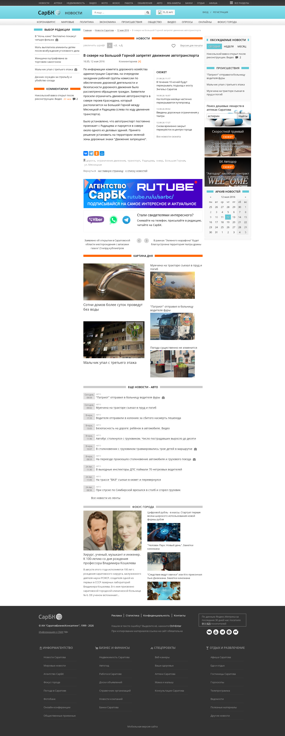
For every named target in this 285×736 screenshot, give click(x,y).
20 (233, 222)
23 (210, 227)
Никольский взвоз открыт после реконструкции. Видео (54, 97)
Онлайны (205, 22)
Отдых (201, 3)
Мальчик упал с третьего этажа (54, 69)
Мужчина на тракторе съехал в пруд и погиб (126, 407)
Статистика (132, 615)
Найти (243, 116)
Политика (87, 22)
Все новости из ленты (105, 498)
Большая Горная (175, 160)
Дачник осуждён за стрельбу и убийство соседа (53, 78)
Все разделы (242, 3)
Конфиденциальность (156, 615)
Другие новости (220, 715)
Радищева (148, 160)
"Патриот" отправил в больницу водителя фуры (128, 397)
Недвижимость (76, 3)
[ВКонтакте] (85, 153)
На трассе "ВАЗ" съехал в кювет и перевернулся (128, 479)
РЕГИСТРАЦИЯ (220, 12)
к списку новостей (136, 171)
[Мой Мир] (102, 153)
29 (233, 207)
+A (115, 45)
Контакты (180, 615)
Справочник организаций (115, 690)
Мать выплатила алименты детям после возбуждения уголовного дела (57, 48)
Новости (44, 3)
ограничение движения (111, 160)
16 (210, 222)
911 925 (206, 623)
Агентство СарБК (54, 674)
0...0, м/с (168, 12)
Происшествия (132, 22)
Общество (155, 22)
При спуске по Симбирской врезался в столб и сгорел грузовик (138, 490)
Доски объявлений (110, 682)
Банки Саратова (108, 707)
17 (216, 222)
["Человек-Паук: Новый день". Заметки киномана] (175, 561)
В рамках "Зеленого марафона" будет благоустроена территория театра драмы (176, 242)
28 (228, 207)
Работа (129, 3)
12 (228, 217)
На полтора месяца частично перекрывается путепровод (174, 100)
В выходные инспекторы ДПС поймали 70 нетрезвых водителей (139, 469)
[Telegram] (91, 153)
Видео (93, 3)
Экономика (107, 22)
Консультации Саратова (169, 690)
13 (233, 217)
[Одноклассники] (96, 153)
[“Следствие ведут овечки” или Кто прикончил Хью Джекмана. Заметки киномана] (175, 591)
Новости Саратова (55, 657)
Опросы (187, 22)
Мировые (67, 22)
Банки (189, 3)
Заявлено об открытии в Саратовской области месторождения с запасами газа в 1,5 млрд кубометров (107, 244)
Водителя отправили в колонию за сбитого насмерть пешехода (138, 418)
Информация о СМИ (51, 632)
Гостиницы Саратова (223, 674)
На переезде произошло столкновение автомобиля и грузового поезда (143, 459)
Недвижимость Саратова (114, 657)
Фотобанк (50, 699)
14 (239, 217)
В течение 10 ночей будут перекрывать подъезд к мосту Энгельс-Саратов (174, 85)
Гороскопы (217, 682)
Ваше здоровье (164, 665)
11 (222, 217)
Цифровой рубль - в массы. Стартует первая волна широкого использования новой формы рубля (173, 516)
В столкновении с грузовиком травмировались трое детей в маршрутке (144, 449)
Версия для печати (191, 45)
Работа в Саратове (110, 674)
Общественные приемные (60, 715)
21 (239, 222)
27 (222, 207)
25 (210, 207)
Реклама (116, 615)
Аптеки (58, 3)
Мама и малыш (164, 682)
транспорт (134, 160)
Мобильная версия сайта (142, 726)
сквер (159, 160)
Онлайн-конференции (57, 707)
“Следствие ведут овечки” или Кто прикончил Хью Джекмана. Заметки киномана (174, 576)
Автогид (104, 665)
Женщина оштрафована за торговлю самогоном (51, 59)
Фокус (116, 3)
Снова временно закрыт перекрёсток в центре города (174, 127)
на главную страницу (111, 171)
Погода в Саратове (55, 690)
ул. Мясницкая (93, 164)
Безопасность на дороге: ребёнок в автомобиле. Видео (133, 428)
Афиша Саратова (221, 657)
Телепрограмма (220, 690)
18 (222, 222)
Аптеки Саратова (165, 674)
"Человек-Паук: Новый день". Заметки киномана (170, 546)
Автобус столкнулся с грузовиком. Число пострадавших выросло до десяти (146, 438)
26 (216, 207)
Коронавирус (46, 22)
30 (239, 207)
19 (228, 222)
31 (216, 232)
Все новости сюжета (168, 136)
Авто (159, 3)
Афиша (213, 3)
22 (245, 222)
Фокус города (227, 22)
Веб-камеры (174, 3)
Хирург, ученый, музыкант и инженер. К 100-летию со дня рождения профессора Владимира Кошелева (112, 558)
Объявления (145, 3)
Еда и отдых (218, 665)
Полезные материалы (224, 707)
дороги (90, 160)
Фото (104, 3)
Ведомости (217, 699)
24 (216, 227)
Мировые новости (55, 665)
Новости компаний (111, 699)
